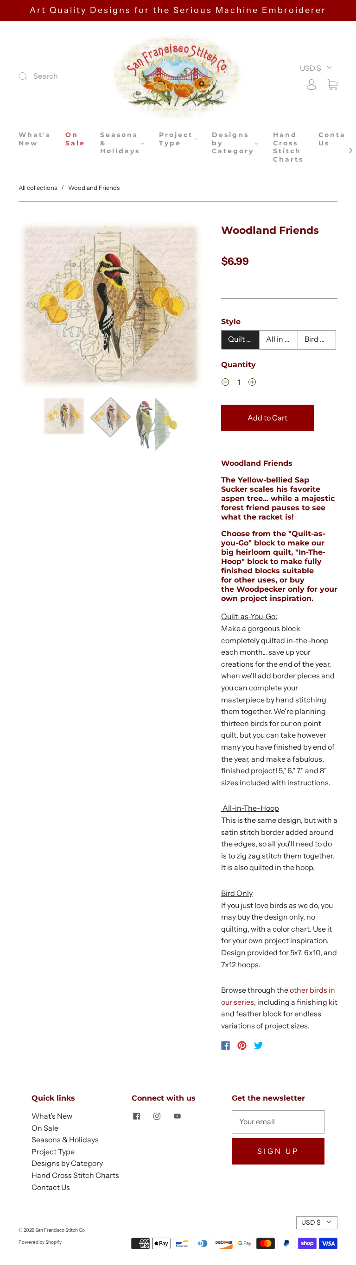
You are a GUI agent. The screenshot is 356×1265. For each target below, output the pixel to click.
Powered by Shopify (40, 1242)
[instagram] (156, 1116)
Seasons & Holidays (120, 143)
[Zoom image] (110, 306)
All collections (38, 187)
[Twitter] (258, 1045)
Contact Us (336, 139)
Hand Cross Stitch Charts (288, 147)
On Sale (75, 139)
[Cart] (332, 83)
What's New (35, 139)
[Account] (311, 83)
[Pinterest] (242, 1045)
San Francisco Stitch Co (60, 1230)
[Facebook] (225, 1045)
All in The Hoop (282, 339)
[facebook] (136, 1116)
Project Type (176, 139)
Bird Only (320, 339)
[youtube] (177, 1116)
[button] (37, 306)
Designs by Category (233, 143)
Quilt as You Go (244, 339)
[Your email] (278, 1121)
